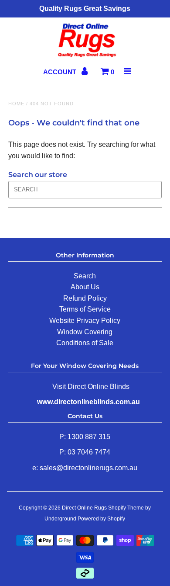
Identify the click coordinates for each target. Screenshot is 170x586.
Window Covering (84, 332)
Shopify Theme (126, 508)
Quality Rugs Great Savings (84, 8)
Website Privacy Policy (84, 320)
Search (85, 276)
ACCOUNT (60, 72)
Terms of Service (85, 309)
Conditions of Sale (84, 343)
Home (16, 103)
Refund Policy (85, 298)
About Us (85, 287)
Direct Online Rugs (84, 508)
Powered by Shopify (101, 519)
